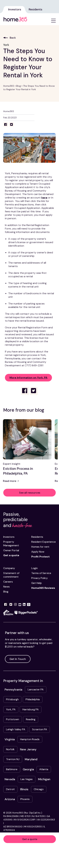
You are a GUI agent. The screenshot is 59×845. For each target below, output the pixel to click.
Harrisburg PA (30, 709)
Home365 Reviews (43, 588)
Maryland (31, 759)
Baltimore (11, 769)
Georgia (28, 769)
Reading (30, 719)
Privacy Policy (39, 578)
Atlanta (43, 769)
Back (13, 37)
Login (34, 568)
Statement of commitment (11, 574)
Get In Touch (18, 659)
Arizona (10, 799)
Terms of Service (41, 573)
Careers (8, 581)
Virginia (10, 739)
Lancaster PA (36, 689)
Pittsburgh (12, 699)
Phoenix (25, 799)
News (6, 586)
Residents (35, 9)
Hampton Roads (29, 739)
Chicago (39, 789)
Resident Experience (43, 541)
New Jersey (28, 749)
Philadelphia (33, 699)
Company (9, 568)
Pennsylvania (13, 690)
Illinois (24, 789)
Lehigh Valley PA (15, 729)
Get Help (36, 583)
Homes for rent (40, 546)
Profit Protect (40, 556)
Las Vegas (26, 779)
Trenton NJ (12, 759)
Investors (14, 9)
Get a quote (29, 839)
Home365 (8, 85)
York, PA (11, 709)
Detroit (10, 789)
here (44, 197)
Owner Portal (11, 550)
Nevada (10, 779)
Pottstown (12, 719)
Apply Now (37, 551)
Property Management (11, 543)
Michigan (44, 779)
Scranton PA (39, 729)
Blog (18, 85)
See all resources (29, 492)
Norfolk (10, 749)
